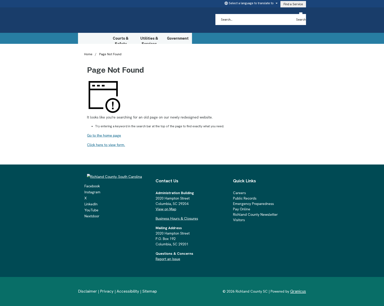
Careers (239, 193)
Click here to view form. (106, 144)
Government (178, 38)
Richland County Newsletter (255, 214)
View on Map (166, 209)
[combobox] (250, 3)
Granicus (298, 291)
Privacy (107, 291)
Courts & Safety (121, 40)
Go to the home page (104, 135)
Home (88, 54)
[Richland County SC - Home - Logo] (116, 20)
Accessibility (128, 291)
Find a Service (293, 4)
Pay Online (241, 209)
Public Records (244, 198)
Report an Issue (168, 259)
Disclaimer (87, 291)
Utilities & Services (149, 40)
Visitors (239, 220)
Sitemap (149, 291)
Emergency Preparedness (253, 203)
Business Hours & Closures (177, 218)
